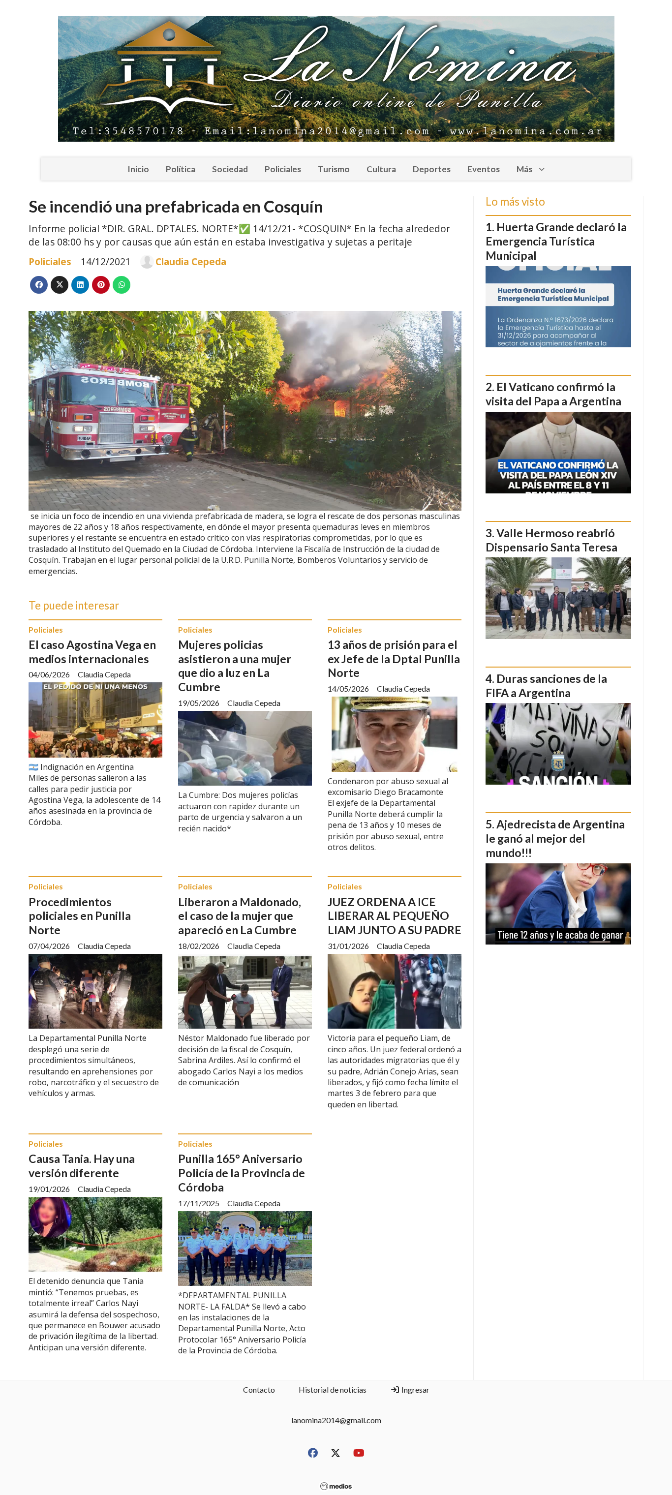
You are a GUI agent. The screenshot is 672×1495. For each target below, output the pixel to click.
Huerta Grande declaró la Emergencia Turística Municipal (556, 241)
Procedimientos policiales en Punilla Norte (80, 916)
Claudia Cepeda (190, 261)
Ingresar (414, 1389)
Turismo (334, 169)
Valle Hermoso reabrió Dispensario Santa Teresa (551, 540)
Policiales (283, 169)
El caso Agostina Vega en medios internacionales (92, 652)
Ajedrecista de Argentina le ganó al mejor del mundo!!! (555, 838)
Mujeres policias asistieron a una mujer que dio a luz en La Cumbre (234, 666)
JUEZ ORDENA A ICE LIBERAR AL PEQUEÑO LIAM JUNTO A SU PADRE (394, 916)
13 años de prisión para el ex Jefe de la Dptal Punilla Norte (394, 659)
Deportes (432, 169)
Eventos (483, 169)
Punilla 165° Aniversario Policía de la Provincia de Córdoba (241, 1173)
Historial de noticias (333, 1389)
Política (180, 169)
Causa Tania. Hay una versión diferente (82, 1166)
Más (524, 169)
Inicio (138, 169)
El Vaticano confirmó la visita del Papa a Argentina (553, 394)
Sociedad (230, 169)
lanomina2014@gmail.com (336, 1420)
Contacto (259, 1389)
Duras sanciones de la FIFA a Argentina (546, 685)
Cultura (381, 169)
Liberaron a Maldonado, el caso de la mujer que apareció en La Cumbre (239, 916)
